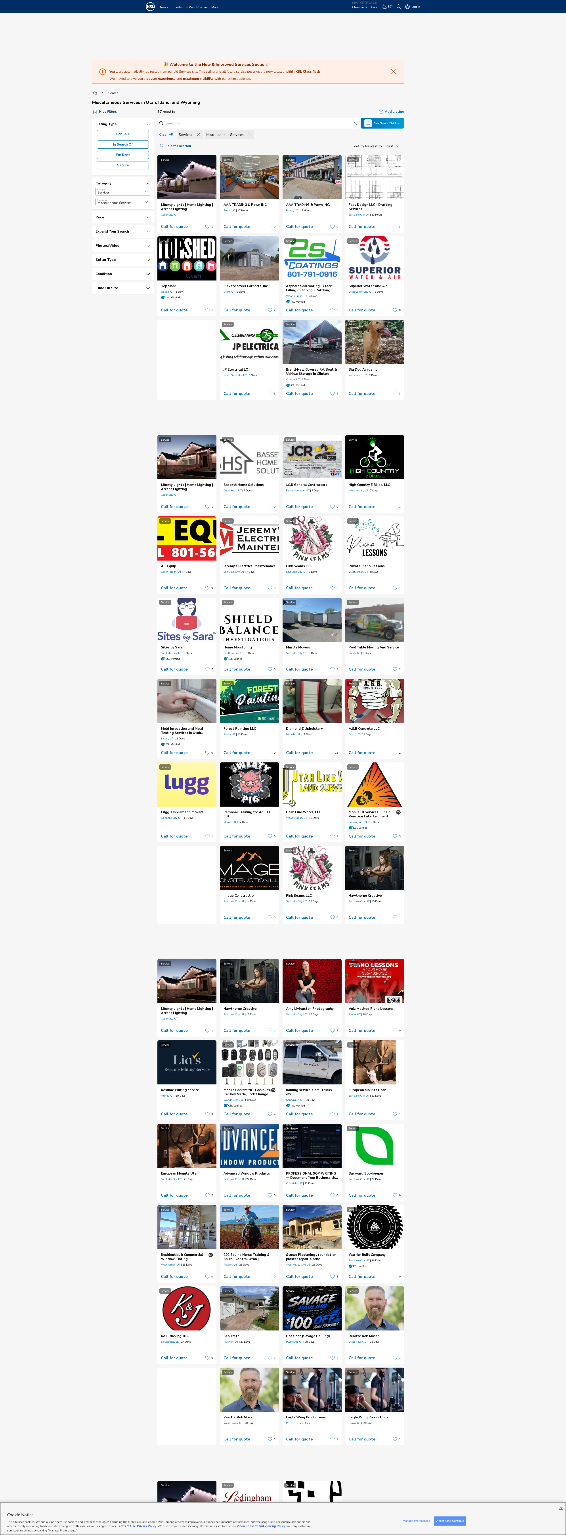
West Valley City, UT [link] (361, 292)
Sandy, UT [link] (355, 653)
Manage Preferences (416, 1521)
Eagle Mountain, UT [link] (298, 490)
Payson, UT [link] (230, 1264)
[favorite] (207, 226)
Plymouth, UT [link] (294, 1342)
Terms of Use (126, 1526)
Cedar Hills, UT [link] (233, 490)
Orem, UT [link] (229, 292)
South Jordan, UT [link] (171, 572)
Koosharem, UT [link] (358, 375)
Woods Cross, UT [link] (296, 296)
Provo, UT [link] (229, 210)
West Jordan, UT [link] (358, 490)
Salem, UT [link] (167, 738)
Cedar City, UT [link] (169, 214)
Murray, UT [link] (230, 822)
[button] (146, 191)
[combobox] (123, 191)
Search (113, 93)
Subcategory (103, 200)
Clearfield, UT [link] (294, 1183)
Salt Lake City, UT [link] (359, 214)
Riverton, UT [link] (231, 1342)
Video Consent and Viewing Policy (261, 1526)
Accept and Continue (450, 1521)
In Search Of (123, 144)
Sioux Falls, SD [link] (170, 1342)
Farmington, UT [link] (358, 822)
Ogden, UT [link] (167, 292)
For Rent (123, 155)
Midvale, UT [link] (293, 734)
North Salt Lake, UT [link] (235, 375)
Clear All (166, 134)
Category (101, 189)
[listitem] (186, 194)
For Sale (123, 134)
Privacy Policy (146, 1526)
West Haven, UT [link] (358, 1342)
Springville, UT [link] (295, 1100)
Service (123, 165)
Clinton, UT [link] (293, 379)
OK (561, 1508)
